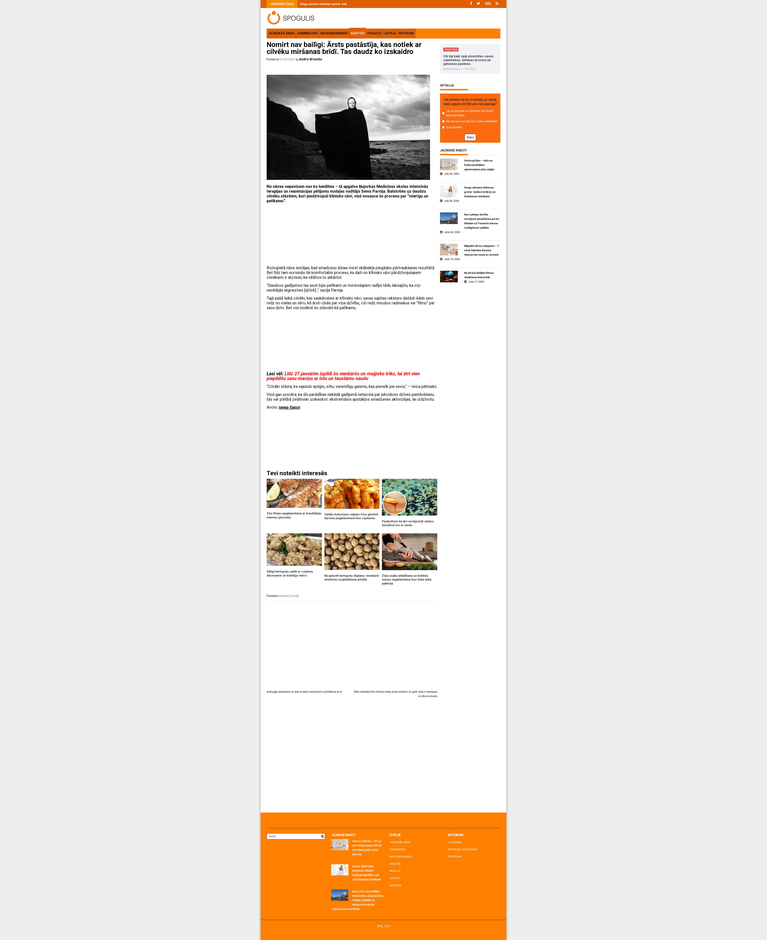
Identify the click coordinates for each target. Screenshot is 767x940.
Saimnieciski (307, 33)
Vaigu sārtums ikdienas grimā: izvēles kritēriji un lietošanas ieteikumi (346, 4)
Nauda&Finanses (334, 33)
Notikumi (406, 33)
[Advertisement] (352, 234)
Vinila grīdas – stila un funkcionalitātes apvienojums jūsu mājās (479, 165)
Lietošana (455, 842)
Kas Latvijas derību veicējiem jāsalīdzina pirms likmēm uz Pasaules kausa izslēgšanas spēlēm (481, 221)
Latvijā (390, 33)
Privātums (455, 856)
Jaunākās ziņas (281, 33)
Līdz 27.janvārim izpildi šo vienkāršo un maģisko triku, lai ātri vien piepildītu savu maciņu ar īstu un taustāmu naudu (343, 376)
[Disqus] (352, 757)
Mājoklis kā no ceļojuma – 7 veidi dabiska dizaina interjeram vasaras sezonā (481, 250)
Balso (470, 137)
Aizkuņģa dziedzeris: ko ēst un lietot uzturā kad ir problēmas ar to (304, 691)
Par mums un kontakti (463, 849)
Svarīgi (294, 595)
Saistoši (358, 33)
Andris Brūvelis (310, 59)
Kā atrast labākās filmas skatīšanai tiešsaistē (479, 275)
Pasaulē (374, 33)
